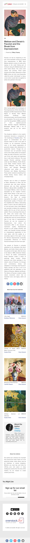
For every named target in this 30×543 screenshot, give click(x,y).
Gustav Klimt (7, 352)
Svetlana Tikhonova (9, 318)
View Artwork (22, 318)
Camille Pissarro (8, 384)
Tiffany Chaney (16, 52)
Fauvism (17, 138)
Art (5, 38)
